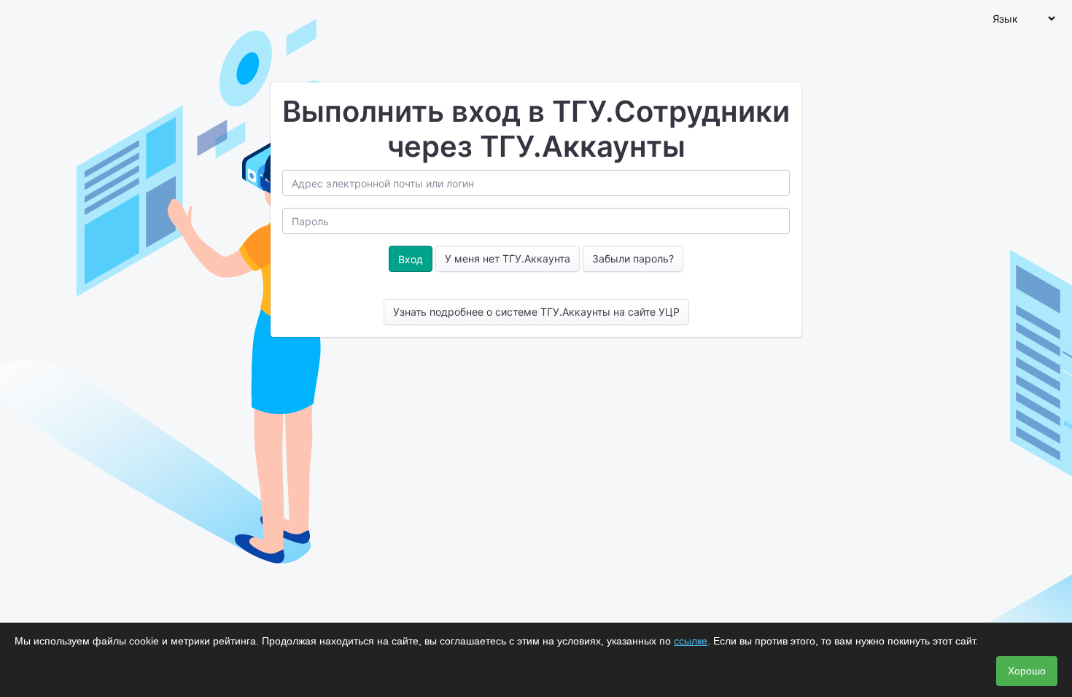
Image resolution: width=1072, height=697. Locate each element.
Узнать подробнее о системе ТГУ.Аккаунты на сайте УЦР (536, 311)
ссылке (690, 641)
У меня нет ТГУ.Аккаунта (507, 258)
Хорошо (1027, 671)
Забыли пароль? (633, 258)
